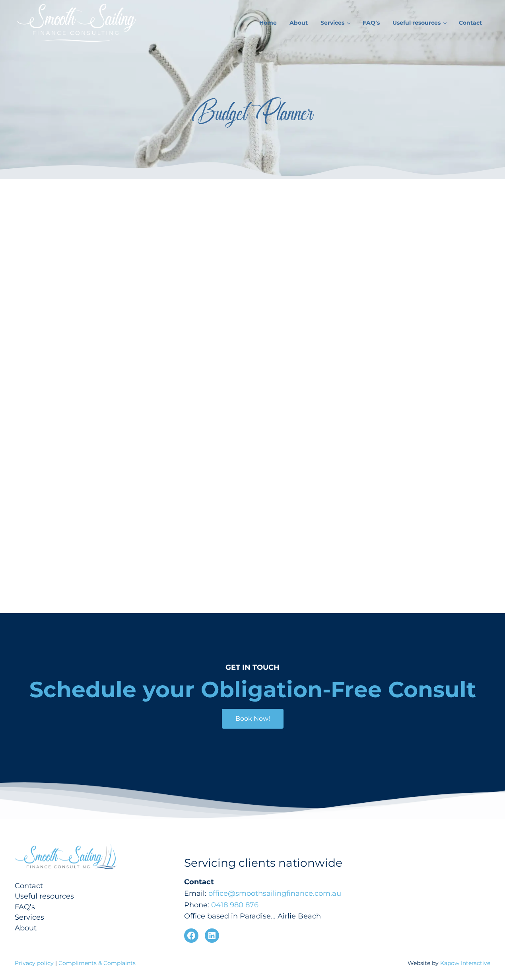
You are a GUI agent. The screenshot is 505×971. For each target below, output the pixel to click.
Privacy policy (35, 963)
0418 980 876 (234, 905)
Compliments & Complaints (97, 963)
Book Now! (252, 718)
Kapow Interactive (465, 963)
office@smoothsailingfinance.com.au (274, 893)
